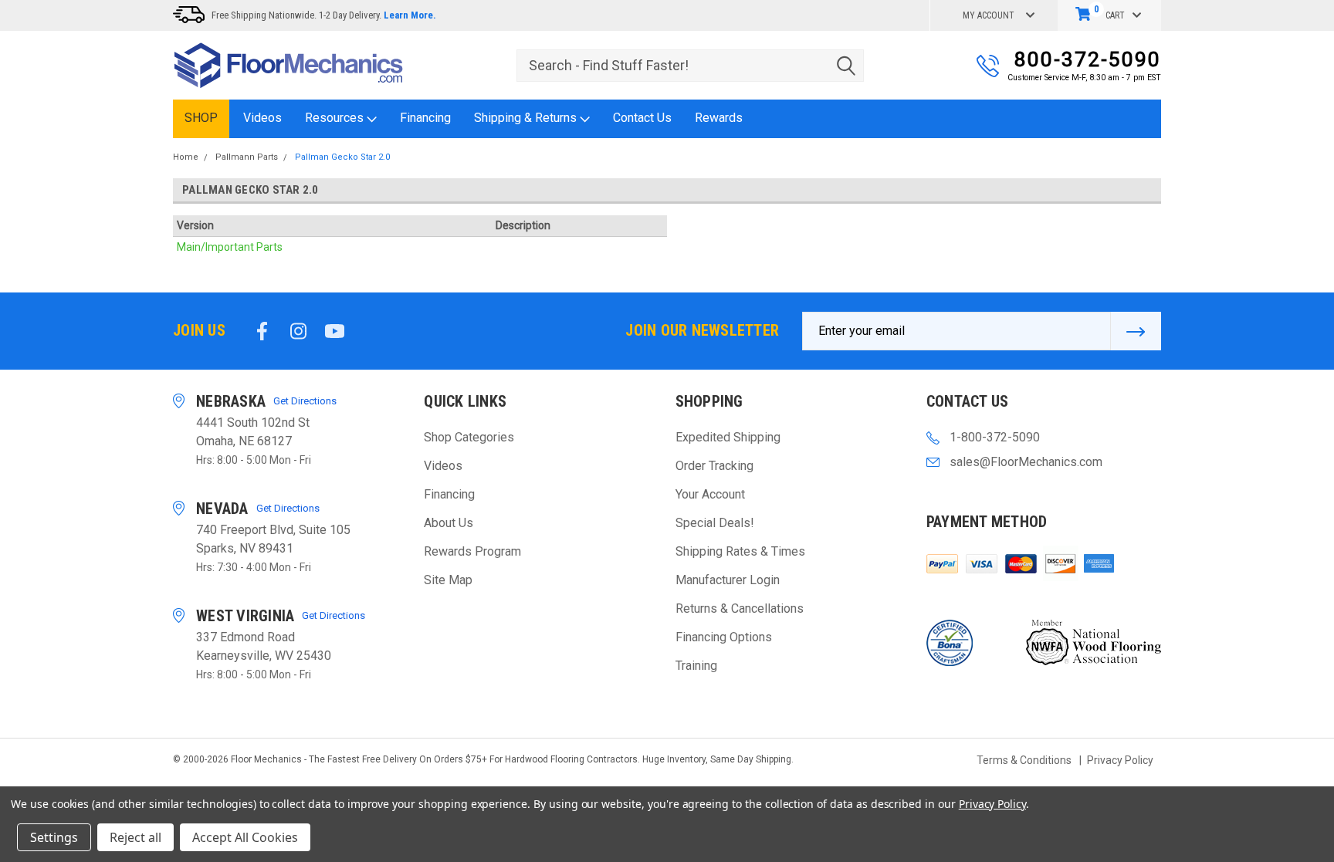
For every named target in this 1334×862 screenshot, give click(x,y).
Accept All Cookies (245, 837)
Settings (54, 837)
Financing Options (723, 637)
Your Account (710, 494)
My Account (988, 15)
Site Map (448, 580)
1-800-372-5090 (995, 437)
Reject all (135, 837)
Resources (336, 117)
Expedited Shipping (727, 437)
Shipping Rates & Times (740, 551)
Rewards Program (472, 551)
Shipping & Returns (527, 117)
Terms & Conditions (1024, 760)
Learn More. (410, 15)
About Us (448, 523)
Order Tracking (714, 465)
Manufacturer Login (727, 580)
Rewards (719, 117)
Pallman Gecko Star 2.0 (342, 157)
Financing (425, 117)
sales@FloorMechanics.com (1026, 462)
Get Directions (305, 401)
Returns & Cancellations (739, 608)
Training (696, 665)
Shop (201, 117)
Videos (262, 117)
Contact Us (642, 117)
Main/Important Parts (230, 247)
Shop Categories (469, 437)
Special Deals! (714, 523)
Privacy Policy (1120, 760)
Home (185, 157)
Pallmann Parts (246, 157)
